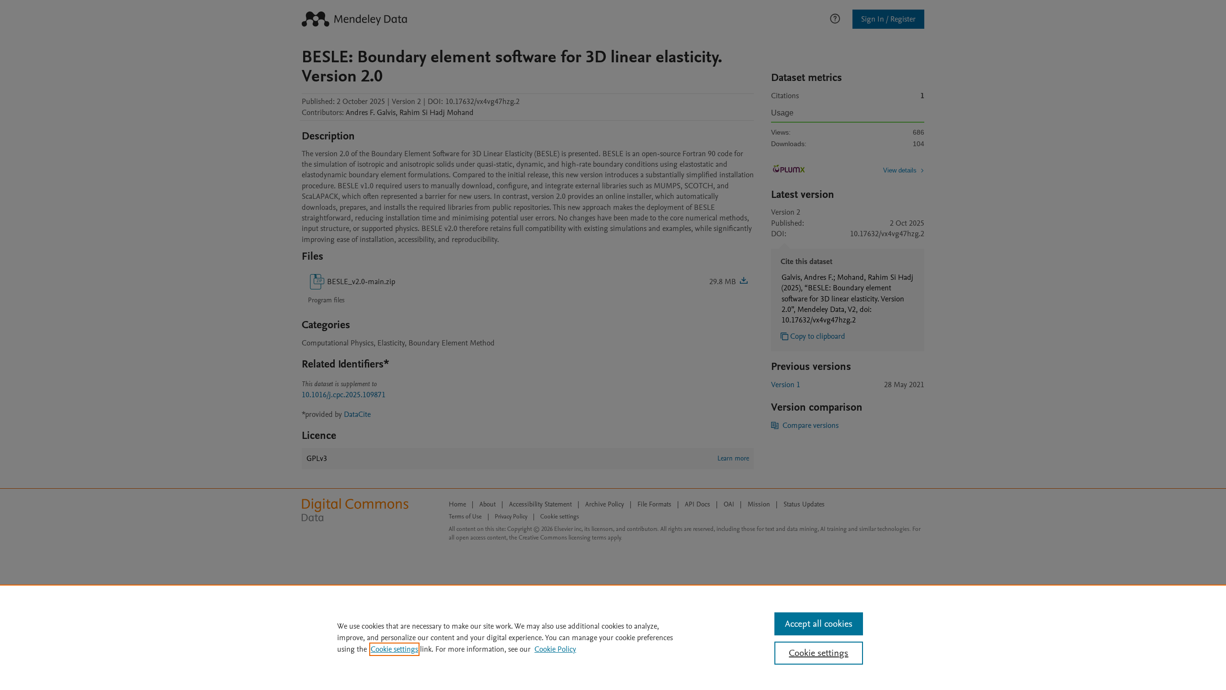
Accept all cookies (818, 624)
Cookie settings (394, 649)
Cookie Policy (555, 649)
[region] (613, 637)
